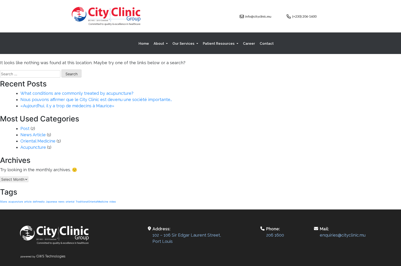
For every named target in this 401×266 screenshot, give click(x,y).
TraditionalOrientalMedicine (92, 201)
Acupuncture (33, 147)
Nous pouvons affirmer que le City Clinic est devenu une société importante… (96, 99)
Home (144, 43)
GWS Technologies (50, 256)
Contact (267, 43)
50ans (3, 201)
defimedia (39, 201)
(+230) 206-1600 (304, 16)
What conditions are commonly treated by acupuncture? (76, 93)
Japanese (51, 201)
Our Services (183, 43)
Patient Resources (219, 43)
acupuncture (15, 201)
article (28, 201)
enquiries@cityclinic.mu (342, 235)
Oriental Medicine (37, 141)
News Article (33, 134)
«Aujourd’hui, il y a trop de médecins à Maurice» (67, 105)
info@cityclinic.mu (258, 16)
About (159, 43)
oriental (70, 201)
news (61, 201)
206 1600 (275, 235)
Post (24, 128)
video (112, 201)
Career (249, 43)
